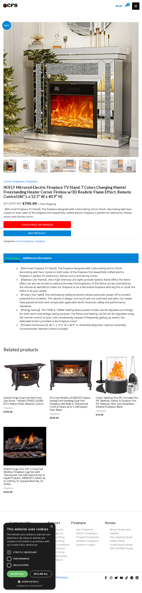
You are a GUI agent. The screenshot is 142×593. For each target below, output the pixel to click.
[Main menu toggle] (135, 6)
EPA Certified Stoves (121, 548)
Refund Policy (56, 548)
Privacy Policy (57, 537)
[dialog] (29, 556)
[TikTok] (126, 577)
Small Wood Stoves (121, 544)
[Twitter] (116, 577)
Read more (32, 544)
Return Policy (56, 552)
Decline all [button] (41, 573)
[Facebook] (105, 577)
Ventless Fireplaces (87, 541)
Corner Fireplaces (13, 181)
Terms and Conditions (57, 544)
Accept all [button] (17, 573)
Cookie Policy (56, 541)
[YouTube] (121, 577)
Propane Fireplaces (87, 537)
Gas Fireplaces (84, 529)
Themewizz (61, 577)
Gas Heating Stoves (121, 537)
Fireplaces (32, 181)
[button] (29, 582)
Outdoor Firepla (85, 544)
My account (56, 529)
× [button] (51, 526)
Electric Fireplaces (86, 533)
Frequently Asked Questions (56, 557)
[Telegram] (131, 577)
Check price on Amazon (37, 224)
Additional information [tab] (37, 258)
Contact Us (56, 533)
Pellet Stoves (117, 541)
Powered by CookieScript (29, 586)
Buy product (37, 233)
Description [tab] (12, 258)
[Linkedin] (137, 577)
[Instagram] (111, 577)
